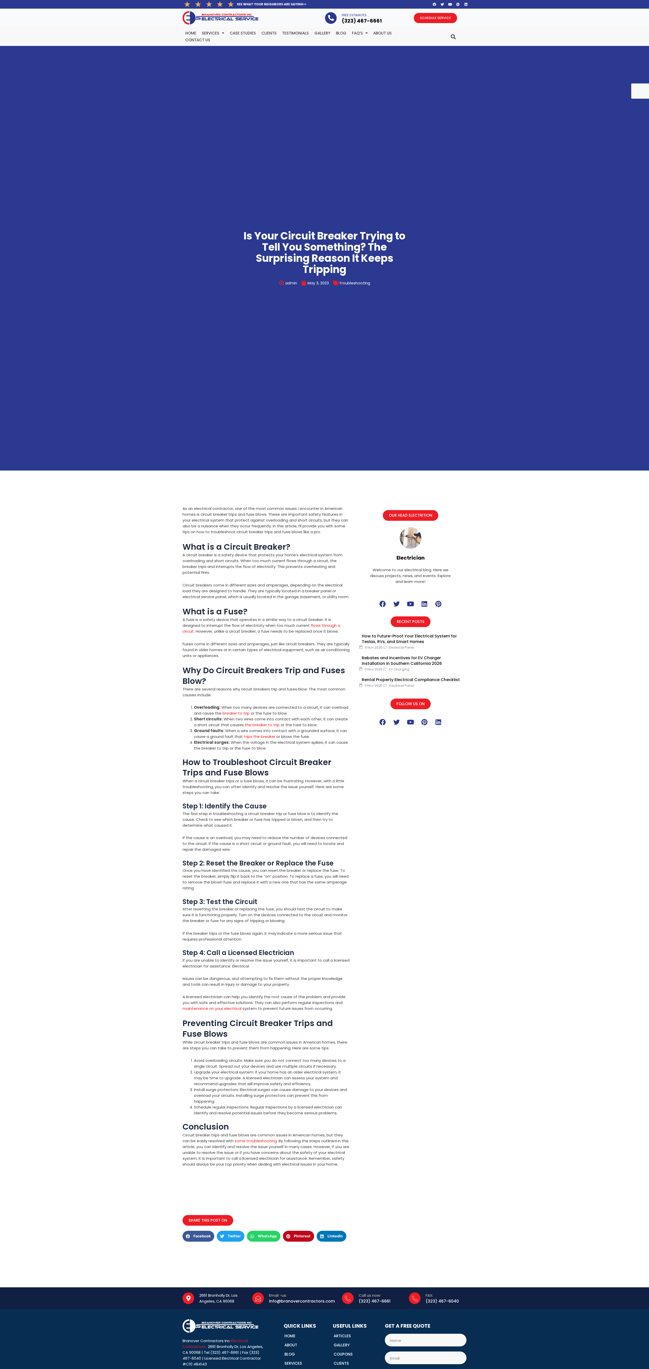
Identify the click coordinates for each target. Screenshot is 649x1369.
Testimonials (295, 33)
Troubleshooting (354, 283)
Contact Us (197, 40)
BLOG (341, 33)
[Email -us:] (258, 1298)
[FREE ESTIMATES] (331, 18)
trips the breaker (259, 736)
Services (210, 33)
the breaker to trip (262, 724)
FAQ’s (357, 33)
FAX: (429, 1295)
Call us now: (370, 1295)
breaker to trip (236, 713)
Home (190, 33)
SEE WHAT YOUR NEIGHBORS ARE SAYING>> (271, 4)
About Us (382, 33)
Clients (269, 33)
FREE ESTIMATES (354, 15)
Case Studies (243, 33)
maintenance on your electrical (212, 1008)
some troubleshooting (256, 1140)
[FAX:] (415, 1298)
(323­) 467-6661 (362, 20)
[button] (410, 515)
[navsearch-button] (443, 34)
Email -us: (278, 1295)
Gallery (322, 33)
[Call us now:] (348, 1298)
